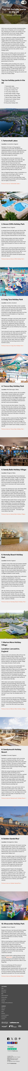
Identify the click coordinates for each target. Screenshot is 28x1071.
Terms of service (4, 995)
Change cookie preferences (7, 1002)
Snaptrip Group (13, 1063)
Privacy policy (4, 997)
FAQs (2, 988)
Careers (3, 1009)
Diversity (3, 1013)
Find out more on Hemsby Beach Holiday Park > (13, 602)
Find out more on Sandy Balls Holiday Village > (13, 514)
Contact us (3, 999)
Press (2, 1011)
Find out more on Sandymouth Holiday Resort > (13, 798)
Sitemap (3, 1000)
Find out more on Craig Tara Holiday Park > (12, 345)
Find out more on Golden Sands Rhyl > (11, 883)
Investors (3, 1018)
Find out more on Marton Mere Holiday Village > (13, 709)
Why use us (3, 990)
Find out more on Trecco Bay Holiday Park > (12, 429)
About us (3, 1008)
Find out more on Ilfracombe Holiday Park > (12, 976)
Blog (2, 993)
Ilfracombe (9, 957)
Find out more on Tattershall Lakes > (10, 183)
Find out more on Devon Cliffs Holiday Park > (13, 259)
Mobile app (3, 991)
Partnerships (4, 1017)
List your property (5, 1015)
